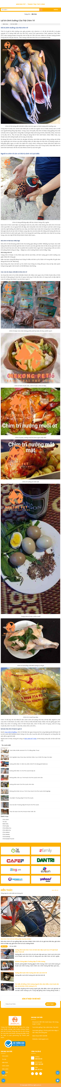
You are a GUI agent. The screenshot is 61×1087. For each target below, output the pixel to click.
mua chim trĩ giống (11, 732)
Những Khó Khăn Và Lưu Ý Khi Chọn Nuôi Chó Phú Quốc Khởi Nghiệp (30, 791)
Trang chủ (27, 14)
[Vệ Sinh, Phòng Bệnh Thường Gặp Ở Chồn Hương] (7, 965)
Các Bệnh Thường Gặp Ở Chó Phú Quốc (21, 798)
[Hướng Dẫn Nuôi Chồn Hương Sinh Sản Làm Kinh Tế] (7, 977)
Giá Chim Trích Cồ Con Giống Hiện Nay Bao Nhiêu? (16, 939)
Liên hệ (4, 1075)
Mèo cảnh (5, 1069)
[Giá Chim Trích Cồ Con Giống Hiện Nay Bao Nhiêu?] (30, 916)
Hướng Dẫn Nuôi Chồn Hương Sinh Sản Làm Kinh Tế (31, 973)
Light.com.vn (37, 1085)
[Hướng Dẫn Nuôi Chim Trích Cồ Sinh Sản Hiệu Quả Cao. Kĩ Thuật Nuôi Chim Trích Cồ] (7, 954)
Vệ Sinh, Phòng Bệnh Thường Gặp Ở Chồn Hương (30, 961)
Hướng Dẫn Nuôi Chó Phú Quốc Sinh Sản (22, 784)
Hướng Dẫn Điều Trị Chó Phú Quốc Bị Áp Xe (22, 770)
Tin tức (4, 1059)
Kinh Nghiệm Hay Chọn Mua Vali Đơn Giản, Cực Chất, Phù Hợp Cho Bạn (31, 757)
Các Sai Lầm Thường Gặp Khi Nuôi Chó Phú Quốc (24, 804)
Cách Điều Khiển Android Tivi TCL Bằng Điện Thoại (24, 750)
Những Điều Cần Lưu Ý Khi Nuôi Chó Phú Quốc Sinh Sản (26, 777)
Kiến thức (34, 14)
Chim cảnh (5, 1066)
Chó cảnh (5, 1056)
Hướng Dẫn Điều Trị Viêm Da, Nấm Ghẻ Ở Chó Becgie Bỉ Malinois (29, 764)
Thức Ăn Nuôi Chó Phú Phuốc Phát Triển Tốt (22, 811)
